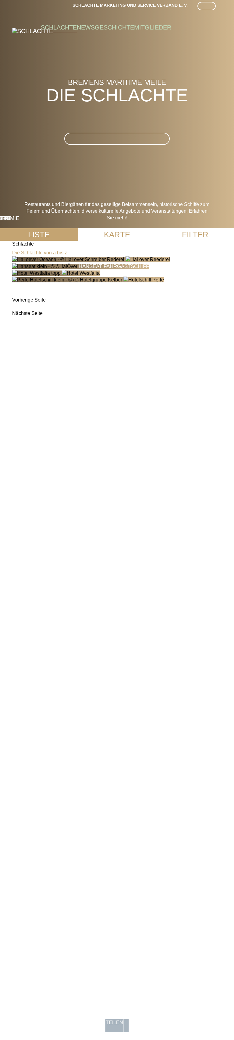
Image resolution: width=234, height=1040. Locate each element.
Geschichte (114, 27)
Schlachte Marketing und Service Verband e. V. (130, 5)
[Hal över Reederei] (91, 259)
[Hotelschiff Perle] (88, 279)
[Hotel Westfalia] (56, 273)
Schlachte (59, 27)
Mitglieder (152, 27)
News (86, 27)
